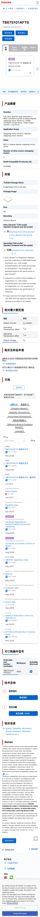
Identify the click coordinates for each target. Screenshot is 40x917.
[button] (37, 2)
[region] (20, 898)
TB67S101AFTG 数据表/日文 (16, 449)
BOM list (8, 574)
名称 (4, 437)
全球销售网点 (11, 364)
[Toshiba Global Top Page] (6, 2)
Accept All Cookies (20, 913)
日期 (31, 440)
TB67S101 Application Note (16, 560)
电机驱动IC (20, 8)
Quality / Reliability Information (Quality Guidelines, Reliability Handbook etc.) (19, 731)
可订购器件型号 (13, 92)
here (6, 774)
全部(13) (14, 404)
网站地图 (34, 849)
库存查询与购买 (12, 370)
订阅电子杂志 (12, 863)
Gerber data (10, 602)
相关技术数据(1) (19, 420)
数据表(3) (25, 404)
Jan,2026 (9, 624)
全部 (6, 48)
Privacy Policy (12, 903)
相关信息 (32, 92)
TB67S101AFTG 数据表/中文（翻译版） (21, 477)
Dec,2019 (9, 640)
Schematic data (11, 588)
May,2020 (10, 580)
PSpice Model (11, 491)
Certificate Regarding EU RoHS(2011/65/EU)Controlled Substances (17, 524)
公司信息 (11, 868)
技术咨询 (24, 92)
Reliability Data (11, 505)
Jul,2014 (9, 484)
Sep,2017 (9, 566)
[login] (36, 838)
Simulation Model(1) (19, 408)
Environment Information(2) (19, 416)
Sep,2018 (9, 594)
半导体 (10, 8)
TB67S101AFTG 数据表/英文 (16, 463)
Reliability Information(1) (19, 412)
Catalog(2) (19, 431)
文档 (4, 92)
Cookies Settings (20, 908)
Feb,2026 (9, 456)
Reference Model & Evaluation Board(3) (20, 425)
